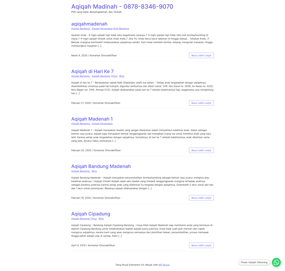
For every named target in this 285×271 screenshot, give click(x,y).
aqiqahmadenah (89, 24)
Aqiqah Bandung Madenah (101, 166)
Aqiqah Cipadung (90, 214)
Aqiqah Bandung (80, 28)
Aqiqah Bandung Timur (104, 76)
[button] (276, 262)
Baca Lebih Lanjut (201, 55)
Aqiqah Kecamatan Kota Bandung (110, 28)
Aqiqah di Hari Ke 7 (92, 71)
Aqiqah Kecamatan (102, 123)
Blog (121, 76)
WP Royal (164, 264)
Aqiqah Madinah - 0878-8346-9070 (122, 6)
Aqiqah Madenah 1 (92, 119)
